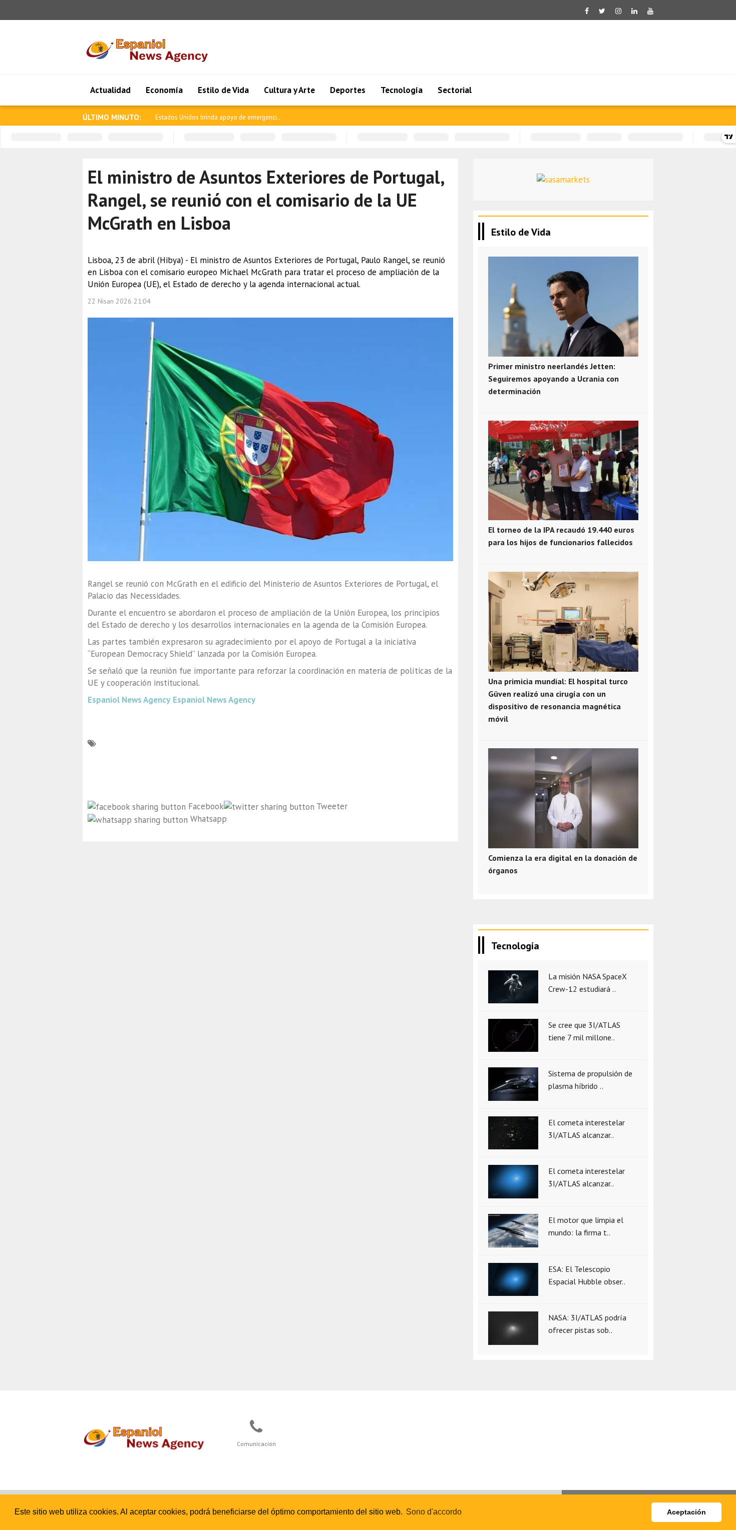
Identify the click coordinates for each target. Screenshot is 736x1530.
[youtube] (650, 11)
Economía (164, 90)
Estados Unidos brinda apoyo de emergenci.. (217, 117)
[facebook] (587, 11)
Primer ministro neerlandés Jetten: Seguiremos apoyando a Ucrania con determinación (553, 378)
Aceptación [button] (686, 1512)
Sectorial (455, 90)
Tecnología (402, 90)
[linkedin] (634, 11)
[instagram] (618, 11)
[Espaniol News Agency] (148, 1436)
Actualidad (110, 90)
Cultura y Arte (289, 90)
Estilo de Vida (223, 90)
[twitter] (602, 11)
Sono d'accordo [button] (434, 1511)
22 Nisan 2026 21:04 (119, 301)
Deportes (347, 90)
